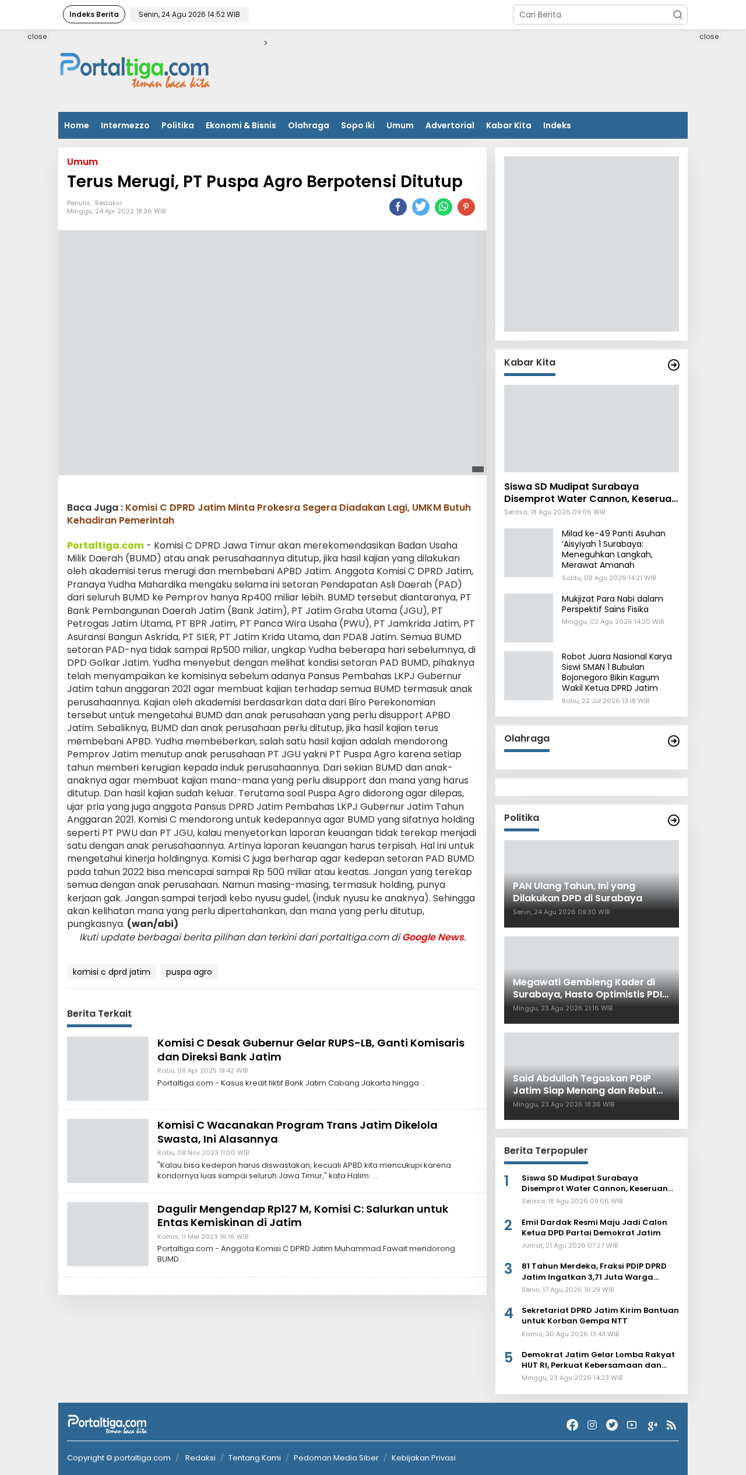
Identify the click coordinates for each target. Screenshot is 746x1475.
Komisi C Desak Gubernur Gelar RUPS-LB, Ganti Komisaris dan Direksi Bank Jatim (311, 1050)
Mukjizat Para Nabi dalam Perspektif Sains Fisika (612, 604)
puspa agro (189, 972)
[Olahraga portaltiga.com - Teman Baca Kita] (674, 741)
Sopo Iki (358, 125)
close (37, 36)
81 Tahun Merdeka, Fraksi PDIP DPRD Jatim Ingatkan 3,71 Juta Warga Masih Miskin (594, 1271)
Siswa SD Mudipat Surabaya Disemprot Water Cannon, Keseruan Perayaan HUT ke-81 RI (590, 493)
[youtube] (631, 1425)
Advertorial (449, 125)
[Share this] (398, 207)
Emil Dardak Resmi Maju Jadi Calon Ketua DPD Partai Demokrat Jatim (594, 1227)
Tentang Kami (254, 1457)
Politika (177, 125)
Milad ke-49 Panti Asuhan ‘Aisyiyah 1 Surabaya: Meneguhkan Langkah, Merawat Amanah (614, 549)
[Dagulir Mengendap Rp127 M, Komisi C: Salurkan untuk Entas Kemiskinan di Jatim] (108, 1233)
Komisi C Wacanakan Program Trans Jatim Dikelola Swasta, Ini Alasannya (297, 1132)
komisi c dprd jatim (111, 972)
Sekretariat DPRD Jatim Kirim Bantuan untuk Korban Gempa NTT (600, 1315)
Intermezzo (125, 125)
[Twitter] (612, 1425)
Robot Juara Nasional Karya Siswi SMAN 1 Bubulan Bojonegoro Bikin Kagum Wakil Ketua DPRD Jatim (617, 672)
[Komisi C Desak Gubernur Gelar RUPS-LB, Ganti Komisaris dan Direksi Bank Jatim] (108, 1068)
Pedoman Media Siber (336, 1457)
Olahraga (308, 125)
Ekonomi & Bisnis (241, 125)
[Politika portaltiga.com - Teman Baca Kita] (674, 820)
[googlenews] (651, 1425)
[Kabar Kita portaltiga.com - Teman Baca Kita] (674, 365)
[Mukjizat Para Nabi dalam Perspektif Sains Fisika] (528, 617)
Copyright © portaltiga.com (119, 1458)
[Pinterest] (466, 207)
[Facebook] (572, 1425)
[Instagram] (592, 1425)
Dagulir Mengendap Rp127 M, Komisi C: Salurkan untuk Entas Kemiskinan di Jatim (302, 1216)
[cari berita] (678, 14)
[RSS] (671, 1425)
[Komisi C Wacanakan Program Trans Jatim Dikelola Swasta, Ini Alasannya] (108, 1150)
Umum (400, 125)
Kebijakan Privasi (424, 1457)
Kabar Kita (509, 125)
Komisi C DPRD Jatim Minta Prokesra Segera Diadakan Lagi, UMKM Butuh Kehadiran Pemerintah (269, 514)
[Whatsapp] (443, 207)
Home (76, 125)
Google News (433, 937)
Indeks (557, 125)
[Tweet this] (421, 207)
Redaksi (108, 203)
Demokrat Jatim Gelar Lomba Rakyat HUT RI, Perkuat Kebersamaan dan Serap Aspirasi (598, 1360)
